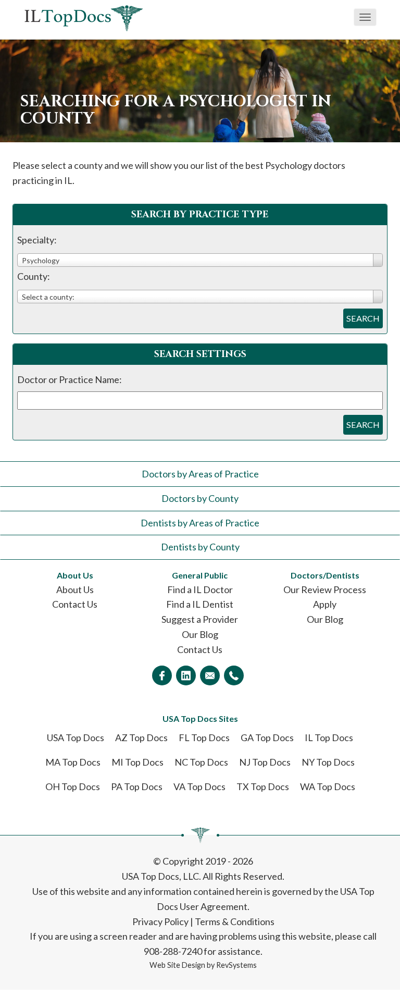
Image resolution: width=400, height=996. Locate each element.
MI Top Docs (137, 762)
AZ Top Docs (141, 737)
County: (33, 276)
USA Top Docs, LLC (160, 876)
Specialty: (37, 239)
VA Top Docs (199, 786)
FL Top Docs (204, 737)
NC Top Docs (201, 762)
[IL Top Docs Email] (210, 675)
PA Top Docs (136, 786)
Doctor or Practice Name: (69, 379)
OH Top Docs (72, 786)
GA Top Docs (267, 737)
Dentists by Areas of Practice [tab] (200, 522)
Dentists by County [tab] (200, 546)
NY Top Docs (328, 762)
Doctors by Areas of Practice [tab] (200, 473)
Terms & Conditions (234, 921)
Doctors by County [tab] (200, 498)
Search (363, 318)
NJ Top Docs (265, 762)
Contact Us (74, 604)
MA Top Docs (73, 762)
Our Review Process (324, 589)
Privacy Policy (160, 921)
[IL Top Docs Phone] (234, 675)
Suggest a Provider (199, 619)
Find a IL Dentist (199, 604)
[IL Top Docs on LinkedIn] (186, 675)
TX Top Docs (262, 786)
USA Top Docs (75, 737)
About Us (75, 589)
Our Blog (200, 634)
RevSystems (236, 965)
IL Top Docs (329, 737)
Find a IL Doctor (200, 589)
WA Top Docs (327, 786)
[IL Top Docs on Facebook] (162, 675)
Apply (324, 604)
